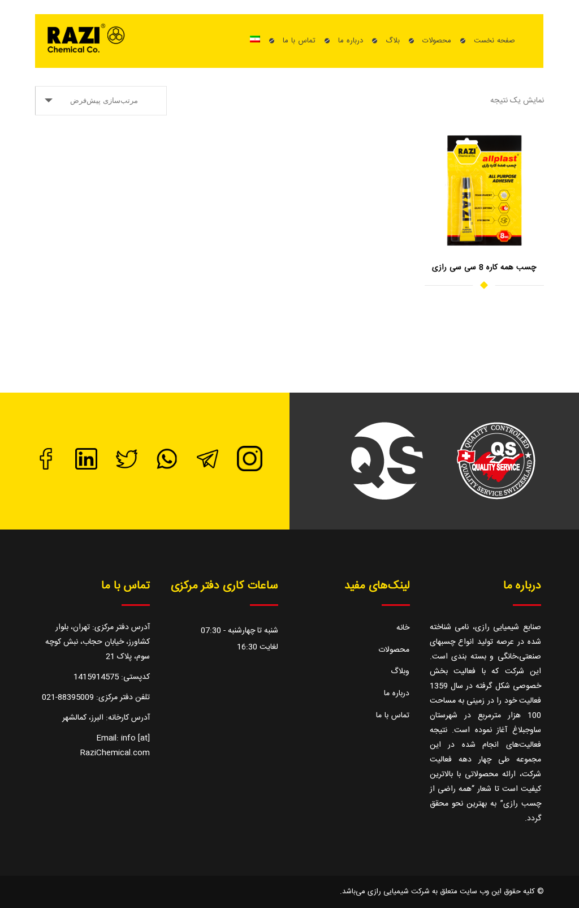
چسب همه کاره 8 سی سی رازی (484, 267)
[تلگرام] (207, 468)
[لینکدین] (86, 468)
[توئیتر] (126, 468)
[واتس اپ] (167, 468)
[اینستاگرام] (249, 469)
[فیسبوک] (46, 468)
